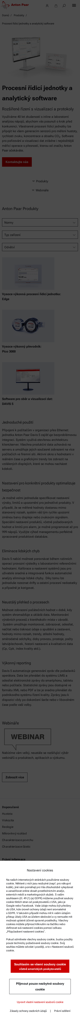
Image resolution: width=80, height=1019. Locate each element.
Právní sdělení (62, 1010)
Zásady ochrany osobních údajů (28, 1010)
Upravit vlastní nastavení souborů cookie (40, 1002)
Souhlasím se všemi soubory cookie (40, 966)
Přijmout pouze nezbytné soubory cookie (40, 986)
